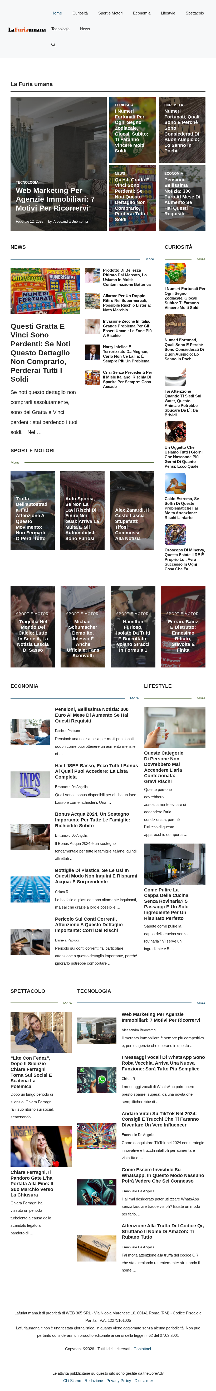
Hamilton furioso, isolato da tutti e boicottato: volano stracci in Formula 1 (133, 636)
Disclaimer (144, 1380)
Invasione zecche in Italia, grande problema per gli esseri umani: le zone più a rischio (127, 328)
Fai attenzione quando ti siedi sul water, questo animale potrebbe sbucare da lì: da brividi (183, 403)
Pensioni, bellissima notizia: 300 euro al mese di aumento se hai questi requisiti (182, 197)
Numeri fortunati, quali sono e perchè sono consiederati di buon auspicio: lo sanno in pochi (181, 130)
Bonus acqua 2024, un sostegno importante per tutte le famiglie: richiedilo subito (92, 819)
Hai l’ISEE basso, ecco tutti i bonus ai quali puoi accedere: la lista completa (96, 771)
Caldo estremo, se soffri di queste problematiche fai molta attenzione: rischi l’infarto (182, 508)
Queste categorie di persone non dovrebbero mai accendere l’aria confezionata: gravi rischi (163, 767)
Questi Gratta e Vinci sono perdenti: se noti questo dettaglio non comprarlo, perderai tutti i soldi (132, 199)
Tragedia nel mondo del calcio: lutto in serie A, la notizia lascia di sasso (33, 636)
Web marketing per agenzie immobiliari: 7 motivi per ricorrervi (55, 199)
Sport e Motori (110, 13)
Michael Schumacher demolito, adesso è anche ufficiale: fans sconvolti (83, 639)
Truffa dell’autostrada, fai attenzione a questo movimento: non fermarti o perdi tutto (31, 518)
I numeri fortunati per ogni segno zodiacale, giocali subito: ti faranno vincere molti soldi (131, 130)
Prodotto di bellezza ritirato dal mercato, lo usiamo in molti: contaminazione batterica (127, 277)
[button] (53, 45)
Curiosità (80, 13)
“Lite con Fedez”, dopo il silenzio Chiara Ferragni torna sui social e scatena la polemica (31, 1072)
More (149, 259)
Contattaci (142, 1349)
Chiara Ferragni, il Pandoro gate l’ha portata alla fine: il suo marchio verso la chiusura (32, 1184)
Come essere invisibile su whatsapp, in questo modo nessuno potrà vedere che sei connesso (163, 1175)
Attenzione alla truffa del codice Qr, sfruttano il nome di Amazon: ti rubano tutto (163, 1231)
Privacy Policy (118, 1380)
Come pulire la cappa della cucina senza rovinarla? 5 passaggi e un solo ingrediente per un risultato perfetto (166, 904)
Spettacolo (195, 13)
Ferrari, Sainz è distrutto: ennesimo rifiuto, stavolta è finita (183, 636)
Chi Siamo (72, 1380)
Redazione (94, 1380)
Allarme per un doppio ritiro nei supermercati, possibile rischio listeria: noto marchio (127, 302)
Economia (141, 13)
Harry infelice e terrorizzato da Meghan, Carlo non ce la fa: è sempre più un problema (126, 354)
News (85, 29)
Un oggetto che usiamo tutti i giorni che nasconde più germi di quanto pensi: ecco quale (184, 456)
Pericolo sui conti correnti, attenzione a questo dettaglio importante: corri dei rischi (89, 924)
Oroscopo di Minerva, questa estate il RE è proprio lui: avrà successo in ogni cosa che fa (185, 559)
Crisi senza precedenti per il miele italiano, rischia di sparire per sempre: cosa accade (127, 379)
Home (56, 13)
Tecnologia (60, 29)
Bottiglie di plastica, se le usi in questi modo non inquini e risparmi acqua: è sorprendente (96, 876)
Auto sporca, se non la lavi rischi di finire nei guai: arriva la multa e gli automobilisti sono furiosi (82, 518)
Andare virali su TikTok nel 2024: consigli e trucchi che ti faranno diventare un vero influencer (160, 1119)
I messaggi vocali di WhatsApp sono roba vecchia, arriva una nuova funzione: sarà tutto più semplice (163, 1063)
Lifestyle (168, 13)
